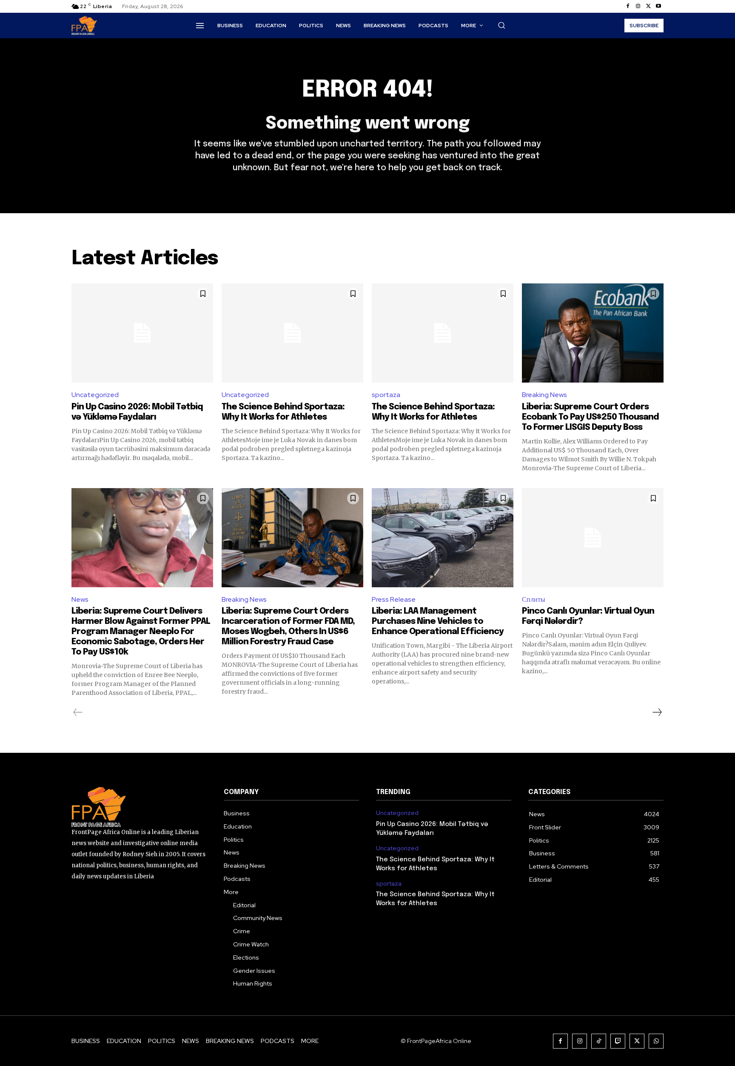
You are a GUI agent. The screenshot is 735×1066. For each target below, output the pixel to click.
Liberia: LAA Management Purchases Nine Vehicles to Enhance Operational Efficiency (438, 621)
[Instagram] (638, 6)
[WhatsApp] (656, 1041)
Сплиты (533, 599)
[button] (501, 25)
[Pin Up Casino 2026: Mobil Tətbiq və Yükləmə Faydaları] (142, 333)
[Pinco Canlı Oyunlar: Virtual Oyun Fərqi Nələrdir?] (593, 537)
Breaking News (544, 394)
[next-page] (657, 712)
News (79, 599)
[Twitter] (648, 6)
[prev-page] (78, 712)
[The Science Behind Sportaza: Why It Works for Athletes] (292, 333)
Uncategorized (95, 394)
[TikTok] (598, 1041)
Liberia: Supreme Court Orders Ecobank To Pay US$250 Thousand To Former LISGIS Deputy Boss (590, 417)
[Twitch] (617, 1041)
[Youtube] (658, 6)
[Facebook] (628, 6)
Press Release (394, 599)
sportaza (386, 394)
